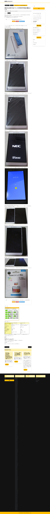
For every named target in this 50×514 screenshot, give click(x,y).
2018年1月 (16, 489)
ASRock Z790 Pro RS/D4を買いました (27, 353)
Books (34, 39)
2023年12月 (16, 408)
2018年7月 (16, 482)
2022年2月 (16, 433)
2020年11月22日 (8, 360)
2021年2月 (16, 447)
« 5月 (33, 22)
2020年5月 (16, 457)
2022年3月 (16, 432)
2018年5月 (16, 484)
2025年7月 (16, 387)
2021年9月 (16, 439)
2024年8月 (16, 399)
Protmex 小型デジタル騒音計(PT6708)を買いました (18, 354)
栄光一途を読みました (36, 32)
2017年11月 (16, 491)
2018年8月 (16, 481)
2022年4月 (16, 431)
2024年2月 (16, 406)
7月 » (35, 22)
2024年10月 (16, 397)
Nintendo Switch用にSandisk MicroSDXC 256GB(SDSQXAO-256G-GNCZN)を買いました (8, 355)
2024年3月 (16, 405)
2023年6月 (16, 415)
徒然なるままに (9, 1)
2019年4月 (16, 472)
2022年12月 (16, 422)
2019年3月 (16, 473)
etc (36, 379)
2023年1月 (16, 421)
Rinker (14, 300)
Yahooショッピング (22, 21)
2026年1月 (16, 380)
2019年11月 (16, 464)
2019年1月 (16, 475)
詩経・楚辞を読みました (36, 27)
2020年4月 (16, 458)
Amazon (14, 21)
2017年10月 (16, 492)
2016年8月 (16, 508)
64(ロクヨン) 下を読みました (36, 29)
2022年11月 (16, 423)
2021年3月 (16, 446)
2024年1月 (16, 407)
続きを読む (7, 364)
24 (39, 18)
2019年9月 (16, 466)
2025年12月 (16, 381)
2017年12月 (16, 490)
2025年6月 (16, 388)
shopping (12, 5)
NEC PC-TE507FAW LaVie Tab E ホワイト (17, 19)
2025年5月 (16, 389)
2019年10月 (16, 465)
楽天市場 (17, 21)
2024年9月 (16, 398)
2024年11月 (16, 396)
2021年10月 (16, 438)
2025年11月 (16, 382)
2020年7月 (16, 455)
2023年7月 (16, 414)
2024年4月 (16, 404)
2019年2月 (16, 474)
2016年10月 (16, 506)
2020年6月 (16, 456)
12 (33, 17)
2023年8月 (16, 413)
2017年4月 (16, 499)
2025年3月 (16, 391)
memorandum (37, 380)
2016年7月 (16, 509)
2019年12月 (16, 463)
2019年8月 (16, 467)
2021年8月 (16, 440)
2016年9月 (16, 507)
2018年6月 (16, 483)
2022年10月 (16, 424)
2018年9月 (16, 480)
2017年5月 (16, 498)
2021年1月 (16, 448)
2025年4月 (16, 390)
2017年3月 (16, 500)
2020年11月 (16, 450)
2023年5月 (16, 416)
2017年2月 (16, 501)
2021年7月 (16, 441)
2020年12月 (16, 449)
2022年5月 (16, 430)
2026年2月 (16, 379)
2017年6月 (16, 497)
